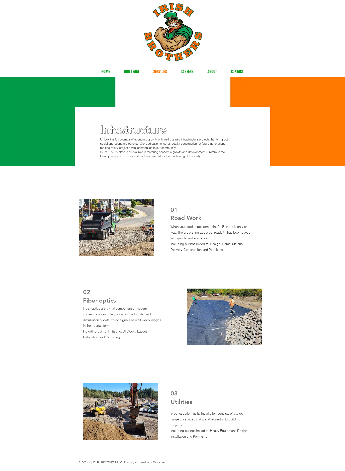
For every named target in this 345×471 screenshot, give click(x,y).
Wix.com (159, 462)
